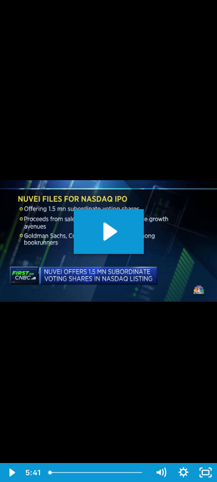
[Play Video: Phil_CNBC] (109, 231)
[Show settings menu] (183, 472)
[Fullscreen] (205, 472)
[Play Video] (11, 472)
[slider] (97, 472)
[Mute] (161, 472)
